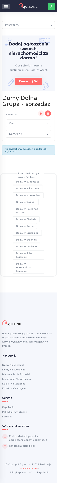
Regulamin (8, 407)
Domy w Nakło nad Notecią (27, 210)
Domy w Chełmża (26, 219)
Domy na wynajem (13, 369)
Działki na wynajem (14, 388)
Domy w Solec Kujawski (24, 255)
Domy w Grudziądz (27, 232)
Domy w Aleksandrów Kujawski (24, 267)
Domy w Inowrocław (28, 195)
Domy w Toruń (25, 226)
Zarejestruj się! (28, 81)
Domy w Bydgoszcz (27, 181)
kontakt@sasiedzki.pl (22, 445)
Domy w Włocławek (28, 188)
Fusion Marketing (28, 468)
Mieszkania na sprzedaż (16, 374)
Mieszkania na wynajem (16, 379)
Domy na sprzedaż (13, 364)
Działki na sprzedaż (13, 383)
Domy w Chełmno (26, 246)
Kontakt (7, 416)
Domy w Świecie (25, 202)
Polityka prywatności (14, 411)
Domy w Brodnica (26, 239)
